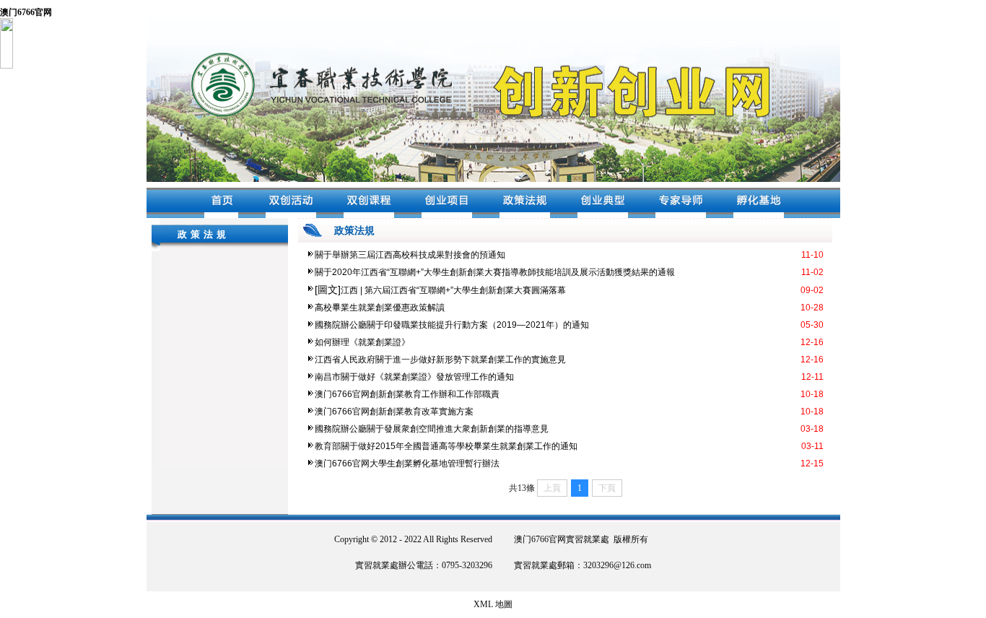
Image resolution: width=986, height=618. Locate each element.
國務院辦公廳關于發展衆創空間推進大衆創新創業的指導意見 (432, 429)
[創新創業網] (493, 179)
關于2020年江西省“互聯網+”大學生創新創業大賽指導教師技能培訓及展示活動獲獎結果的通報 (495, 272)
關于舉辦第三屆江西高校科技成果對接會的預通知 (410, 255)
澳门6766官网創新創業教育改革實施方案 (394, 411)
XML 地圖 (493, 604)
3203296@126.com (617, 565)
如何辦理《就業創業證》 (362, 342)
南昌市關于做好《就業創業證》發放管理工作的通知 (414, 377)
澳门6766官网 (26, 12)
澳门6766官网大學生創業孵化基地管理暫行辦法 (407, 463)
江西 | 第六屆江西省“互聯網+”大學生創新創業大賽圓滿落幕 (453, 290)
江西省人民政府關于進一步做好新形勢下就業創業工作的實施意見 (440, 359)
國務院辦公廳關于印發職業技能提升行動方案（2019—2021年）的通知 (452, 325)
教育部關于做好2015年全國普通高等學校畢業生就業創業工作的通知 (446, 446)
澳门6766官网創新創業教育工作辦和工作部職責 (407, 394)
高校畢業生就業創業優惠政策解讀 (380, 308)
